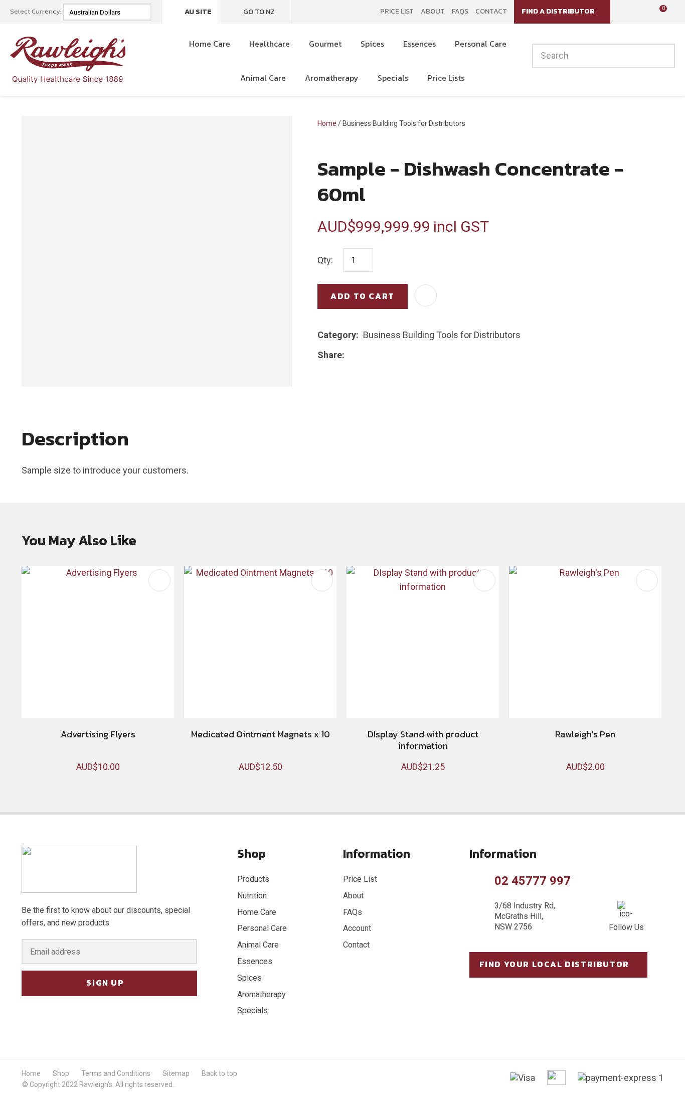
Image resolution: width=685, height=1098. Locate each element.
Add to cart (362, 296)
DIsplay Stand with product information (423, 739)
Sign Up (105, 983)
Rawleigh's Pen (585, 734)
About (433, 12)
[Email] (380, 355)
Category (336, 335)
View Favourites (639, 12)
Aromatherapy (332, 78)
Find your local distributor (554, 964)
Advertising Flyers (98, 734)
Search (663, 56)
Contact (491, 12)
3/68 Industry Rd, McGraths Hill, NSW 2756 (524, 916)
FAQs (460, 12)
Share (329, 355)
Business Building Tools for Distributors (403, 123)
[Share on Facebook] (351, 355)
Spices (372, 44)
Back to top (219, 1073)
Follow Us (626, 927)
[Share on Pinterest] (395, 355)
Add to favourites (159, 580)
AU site (198, 12)
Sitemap (176, 1073)
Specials (393, 78)
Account (357, 928)
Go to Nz (259, 12)
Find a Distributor (558, 11)
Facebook (305, 12)
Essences (419, 44)
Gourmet (325, 44)
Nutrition (252, 895)
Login (624, 11)
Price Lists (445, 78)
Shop (61, 1073)
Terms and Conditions (115, 1073)
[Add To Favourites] (426, 295)
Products (253, 879)
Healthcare (269, 44)
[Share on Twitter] (364, 355)
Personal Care (480, 44)
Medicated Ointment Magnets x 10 (260, 734)
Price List (397, 12)
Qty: (325, 260)
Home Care (209, 44)
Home (326, 123)
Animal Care (263, 78)
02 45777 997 (532, 881)
